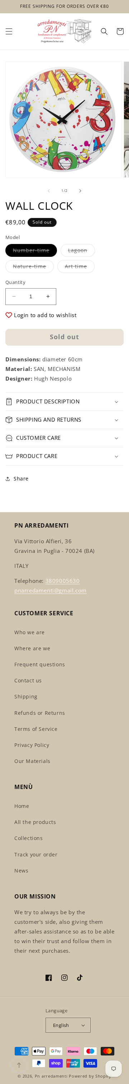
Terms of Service (36, 729)
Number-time (35, 251)
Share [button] (21, 478)
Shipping (26, 696)
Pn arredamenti (52, 1076)
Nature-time (33, 268)
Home (21, 806)
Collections (28, 838)
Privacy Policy (31, 745)
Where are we (32, 648)
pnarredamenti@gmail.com (50, 590)
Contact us (28, 680)
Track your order (36, 854)
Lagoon (81, 251)
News (21, 870)
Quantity (15, 282)
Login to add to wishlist (45, 315)
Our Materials (32, 761)
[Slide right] (80, 191)
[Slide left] (49, 191)
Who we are (29, 632)
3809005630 (63, 580)
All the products (35, 822)
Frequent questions (39, 664)
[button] (9, 31)
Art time (80, 268)
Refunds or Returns (39, 712)
